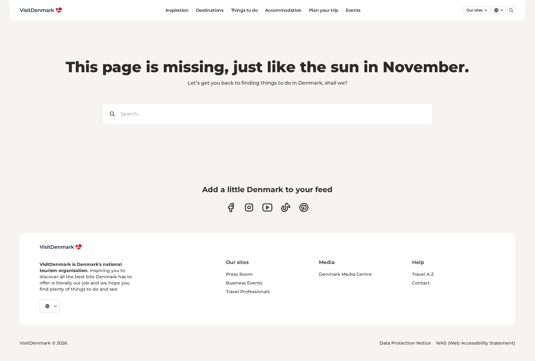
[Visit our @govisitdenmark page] (285, 207)
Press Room (239, 274)
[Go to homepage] (41, 10)
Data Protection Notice (405, 343)
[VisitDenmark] (61, 247)
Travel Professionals (248, 291)
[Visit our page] (249, 207)
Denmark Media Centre (345, 274)
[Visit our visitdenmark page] (267, 207)
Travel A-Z (423, 274)
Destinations (210, 10)
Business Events (244, 283)
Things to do (244, 10)
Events (353, 10)
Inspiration (177, 10)
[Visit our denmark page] (230, 207)
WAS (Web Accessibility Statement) (475, 343)
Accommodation (283, 10)
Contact (421, 283)
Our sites (474, 10)
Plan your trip (323, 10)
